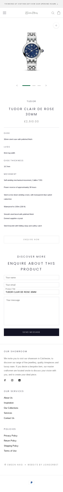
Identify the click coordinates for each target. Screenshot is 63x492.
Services (8, 413)
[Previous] (16, 85)
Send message (31, 332)
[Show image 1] (26, 85)
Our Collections (11, 408)
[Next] (46, 85)
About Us (8, 398)
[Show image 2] (34, 85)
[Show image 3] (39, 85)
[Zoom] (56, 25)
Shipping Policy (11, 446)
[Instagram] (12, 380)
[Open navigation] (4, 13)
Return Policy (10, 440)
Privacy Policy (10, 435)
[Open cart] (58, 12)
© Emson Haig (13, 464)
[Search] (53, 12)
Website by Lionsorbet (43, 464)
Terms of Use (10, 451)
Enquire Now (31, 239)
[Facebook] (5, 380)
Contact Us (9, 418)
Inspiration (9, 403)
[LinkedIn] (19, 380)
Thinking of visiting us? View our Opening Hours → (31, 4)
